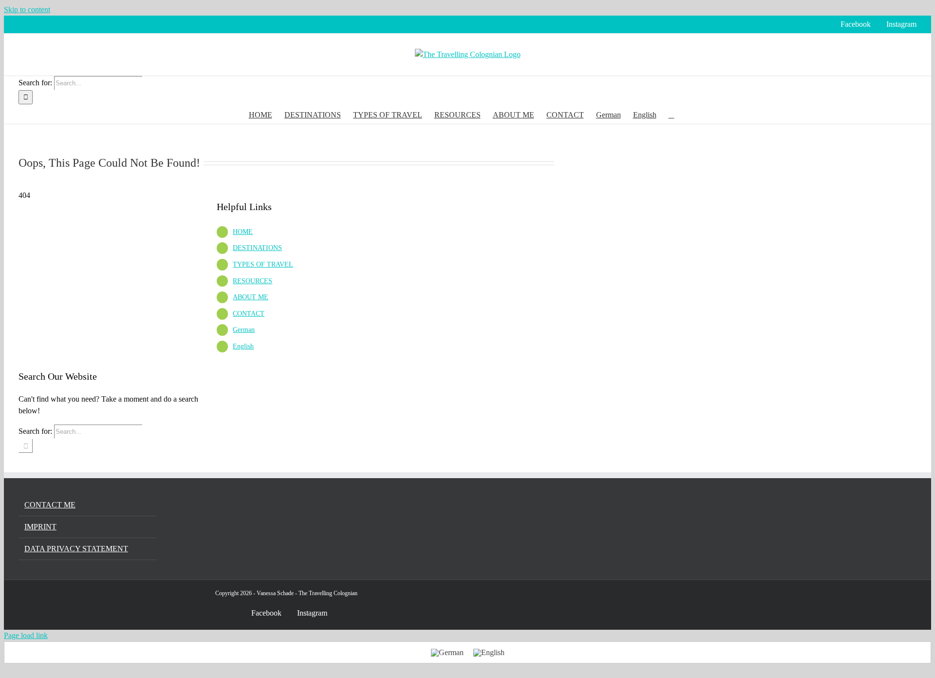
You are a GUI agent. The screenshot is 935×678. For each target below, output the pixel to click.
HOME (243, 231)
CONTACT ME (49, 505)
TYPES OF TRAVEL (263, 264)
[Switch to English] (488, 652)
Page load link (26, 635)
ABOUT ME (250, 297)
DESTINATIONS (257, 248)
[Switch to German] (447, 652)
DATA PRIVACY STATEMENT (76, 548)
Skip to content (27, 9)
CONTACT (248, 313)
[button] (671, 114)
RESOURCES (252, 281)
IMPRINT (40, 527)
